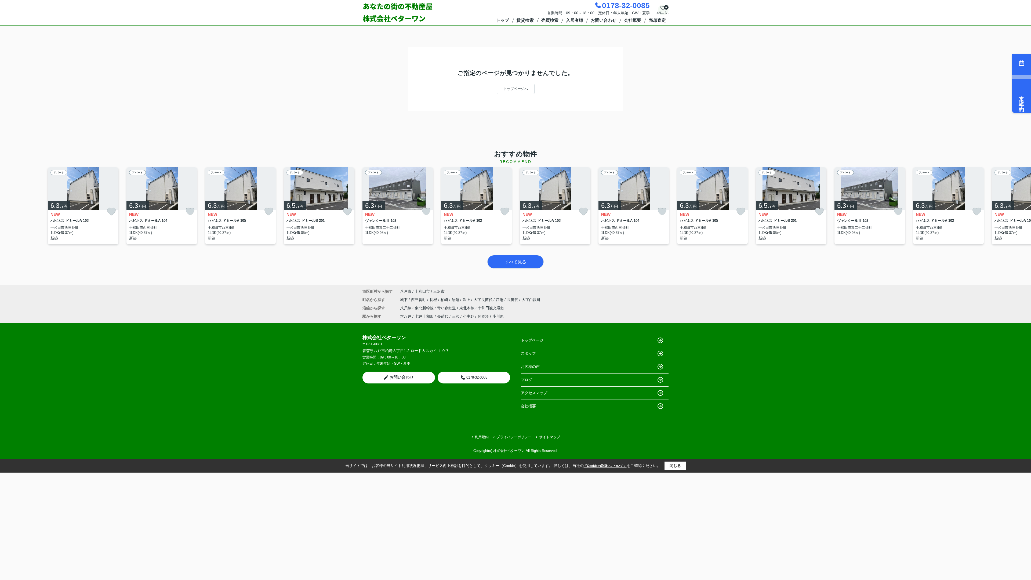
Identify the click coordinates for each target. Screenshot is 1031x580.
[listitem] (397, 205)
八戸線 (406, 308)
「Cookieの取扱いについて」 (605, 466)
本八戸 (405, 316)
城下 (404, 300)
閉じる (675, 465)
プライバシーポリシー (513, 437)
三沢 (455, 316)
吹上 (467, 300)
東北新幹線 (425, 308)
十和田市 (422, 291)
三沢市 (439, 291)
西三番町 (419, 300)
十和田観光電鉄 (491, 308)
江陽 (500, 300)
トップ (502, 20)
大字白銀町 (531, 300)
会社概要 (632, 20)
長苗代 (513, 300)
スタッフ (528, 353)
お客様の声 (530, 366)
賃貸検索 (525, 20)
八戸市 (405, 291)
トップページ (532, 340)
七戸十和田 (424, 316)
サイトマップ (549, 437)
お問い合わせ (603, 20)
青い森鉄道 (447, 308)
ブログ (526, 380)
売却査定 (657, 20)
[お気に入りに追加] (111, 212)
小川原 (498, 316)
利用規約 (482, 437)
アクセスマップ (534, 393)
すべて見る (515, 262)
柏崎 (445, 300)
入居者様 (574, 20)
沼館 (456, 300)
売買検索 (549, 20)
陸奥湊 (483, 316)
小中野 (468, 316)
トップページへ (515, 89)
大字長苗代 (483, 300)
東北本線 (467, 308)
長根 (434, 300)
